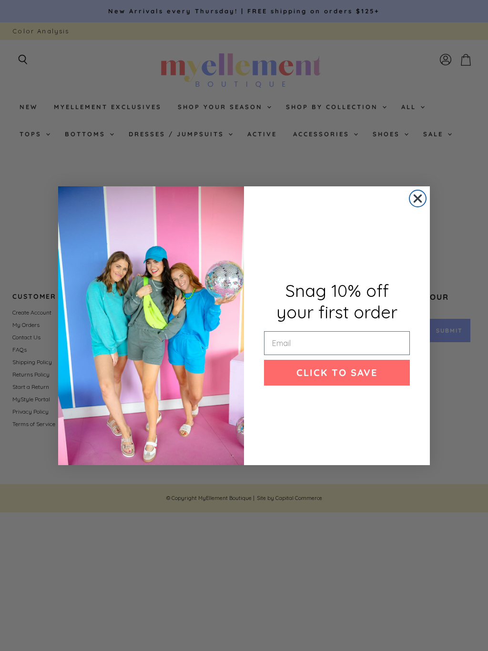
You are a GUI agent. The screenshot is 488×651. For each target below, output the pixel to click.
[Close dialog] (417, 198)
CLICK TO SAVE (336, 372)
